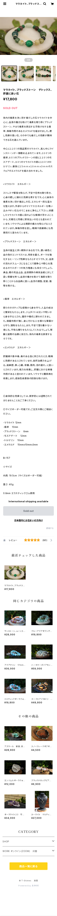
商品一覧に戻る (28, 866)
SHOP (6, 841)
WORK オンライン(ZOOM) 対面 (20, 851)
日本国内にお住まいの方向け (28, 520)
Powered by (25, 885)
